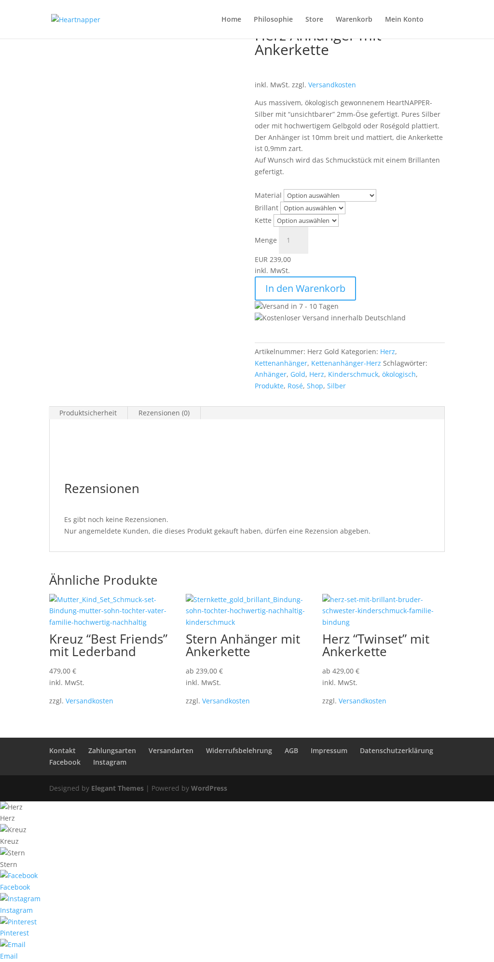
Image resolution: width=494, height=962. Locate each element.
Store (314, 20)
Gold (297, 374)
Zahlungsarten (112, 750)
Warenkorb (354, 20)
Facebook (65, 762)
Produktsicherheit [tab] (88, 412)
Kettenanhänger (281, 363)
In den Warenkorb (305, 288)
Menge (266, 240)
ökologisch (399, 374)
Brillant (266, 207)
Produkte (269, 385)
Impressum (329, 750)
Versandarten (171, 750)
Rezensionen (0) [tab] (164, 412)
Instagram (109, 762)
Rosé (295, 385)
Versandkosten (332, 84)
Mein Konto (404, 20)
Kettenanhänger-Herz (346, 363)
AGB (291, 750)
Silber (336, 385)
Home (231, 20)
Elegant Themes (117, 788)
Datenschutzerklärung (396, 750)
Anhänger (271, 374)
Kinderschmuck (353, 374)
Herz (387, 351)
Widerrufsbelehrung (239, 750)
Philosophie (273, 20)
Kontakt (62, 750)
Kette (263, 220)
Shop (315, 385)
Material (268, 195)
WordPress (209, 788)
